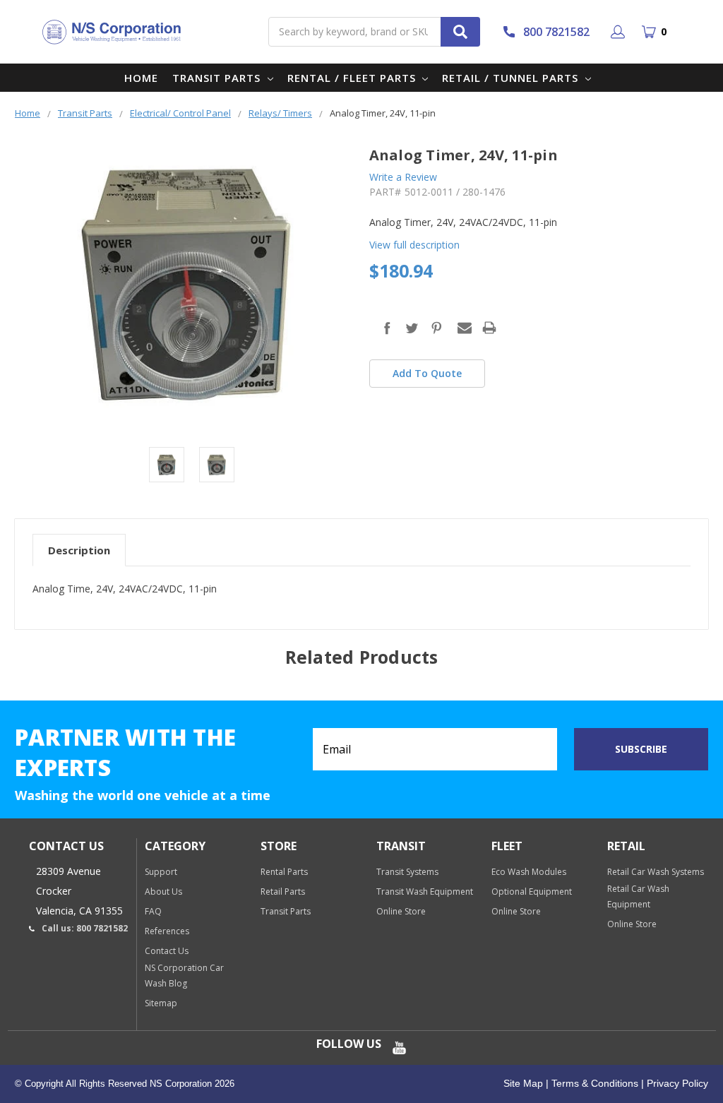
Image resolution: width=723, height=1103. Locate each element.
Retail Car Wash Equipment (638, 896)
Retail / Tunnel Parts (512, 78)
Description (79, 550)
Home (141, 78)
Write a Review (403, 177)
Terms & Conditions (593, 1083)
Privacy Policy (676, 1083)
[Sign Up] (620, 32)
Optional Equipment (531, 892)
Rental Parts (284, 872)
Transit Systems (407, 872)
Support (161, 872)
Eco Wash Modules (528, 872)
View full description (414, 244)
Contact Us (167, 951)
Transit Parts (218, 78)
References (167, 931)
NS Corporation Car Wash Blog (184, 975)
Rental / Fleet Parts (353, 78)
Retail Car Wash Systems (655, 872)
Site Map (523, 1083)
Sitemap (161, 1003)
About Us (163, 892)
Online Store (401, 911)
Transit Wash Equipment (424, 892)
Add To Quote (427, 373)
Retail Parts (283, 892)
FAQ (153, 911)
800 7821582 (556, 31)
